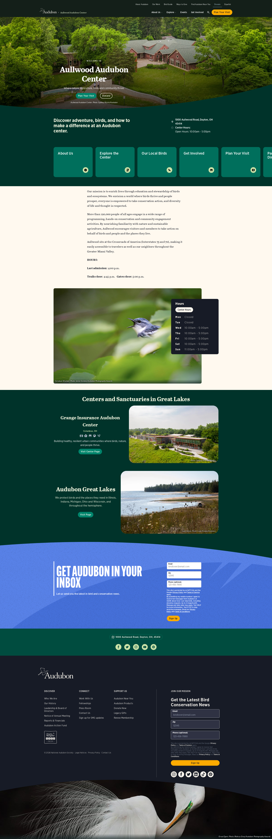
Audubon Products (123, 703)
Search (208, 12)
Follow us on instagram (136, 647)
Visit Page (85, 514)
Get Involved (197, 12)
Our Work (156, 4)
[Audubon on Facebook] (181, 774)
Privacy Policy (178, 592)
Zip (169, 573)
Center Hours (184, 309)
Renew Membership (124, 717)
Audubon (55, 673)
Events (183, 12)
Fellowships (85, 703)
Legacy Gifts (120, 713)
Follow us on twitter (127, 647)
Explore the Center (109, 155)
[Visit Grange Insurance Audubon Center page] (136, 434)
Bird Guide (168, 4)
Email (170, 564)
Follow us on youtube (145, 647)
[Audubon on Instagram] (174, 774)
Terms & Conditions (182, 611)
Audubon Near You (123, 698)
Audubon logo (48, 11)
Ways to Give (181, 4)
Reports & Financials (54, 720)
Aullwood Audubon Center (73, 12)
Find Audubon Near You (201, 4)
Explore (170, 12)
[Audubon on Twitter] (189, 774)
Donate (217, 4)
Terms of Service (193, 592)
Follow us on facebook (118, 647)
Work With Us (86, 698)
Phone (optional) (175, 582)
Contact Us (84, 713)
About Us (155, 12)
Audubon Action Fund (55, 725)
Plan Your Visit (222, 12)
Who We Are (50, 698)
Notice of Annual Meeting (57, 716)
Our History (50, 703)
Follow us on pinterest (154, 647)
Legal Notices (81, 753)
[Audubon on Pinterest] (211, 774)
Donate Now (120, 708)
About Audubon (141, 4)
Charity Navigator (50, 737)
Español (227, 4)
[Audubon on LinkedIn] (196, 774)
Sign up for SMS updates (91, 717)
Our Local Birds (154, 153)
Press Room (85, 708)
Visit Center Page (90, 451)
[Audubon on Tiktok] (203, 774)
